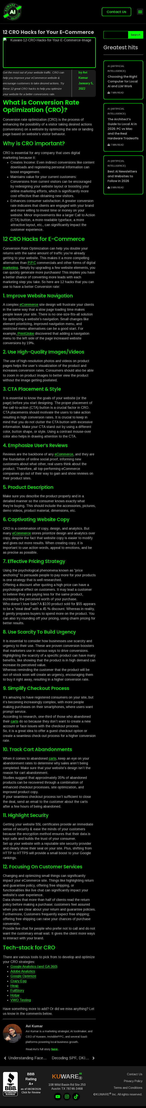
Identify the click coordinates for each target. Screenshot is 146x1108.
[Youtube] (58, 1096)
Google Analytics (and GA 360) (33, 966)
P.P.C (32, 263)
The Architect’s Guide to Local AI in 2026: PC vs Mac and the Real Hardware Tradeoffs (123, 128)
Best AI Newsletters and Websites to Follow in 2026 (122, 176)
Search (135, 35)
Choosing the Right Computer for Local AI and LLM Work (123, 81)
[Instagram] (67, 1096)
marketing (10, 268)
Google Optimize (23, 976)
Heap (14, 986)
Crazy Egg (18, 981)
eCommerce (29, 305)
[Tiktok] (76, 1096)
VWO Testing (20, 1000)
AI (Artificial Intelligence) (117, 68)
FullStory (17, 990)
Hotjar (15, 995)
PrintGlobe (25, 333)
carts (14, 721)
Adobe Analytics (22, 971)
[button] (140, 12)
